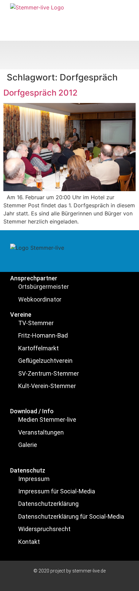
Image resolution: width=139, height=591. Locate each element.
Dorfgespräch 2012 (40, 93)
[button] (69, 55)
